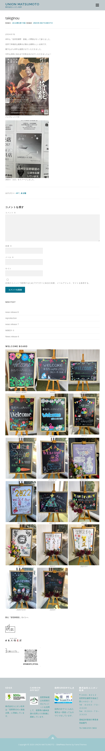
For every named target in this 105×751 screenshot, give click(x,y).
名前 (8, 246)
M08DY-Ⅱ (9, 330)
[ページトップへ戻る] (52, 738)
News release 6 (12, 336)
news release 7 (12, 324)
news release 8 (12, 312)
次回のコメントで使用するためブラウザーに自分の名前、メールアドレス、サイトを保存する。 (48, 283)
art (18, 193)
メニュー (97, 5)
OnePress (60, 744)
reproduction (11, 318)
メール (9, 257)
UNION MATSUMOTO (22, 4)
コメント (10, 212)
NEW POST (10, 302)
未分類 (23, 193)
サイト (8, 268)
